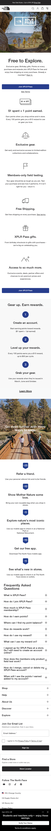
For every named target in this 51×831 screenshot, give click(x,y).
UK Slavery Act (7, 803)
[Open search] (33, 8)
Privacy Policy (23, 741)
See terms (41, 214)
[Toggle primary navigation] (47, 8)
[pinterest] (21, 784)
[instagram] (10, 784)
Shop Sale (37, 2)
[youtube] (4, 784)
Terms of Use (36, 741)
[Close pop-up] (47, 812)
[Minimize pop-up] (43, 812)
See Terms (25, 91)
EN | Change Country (13, 793)
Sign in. (29, 75)
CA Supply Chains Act (10, 798)
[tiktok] (15, 784)
